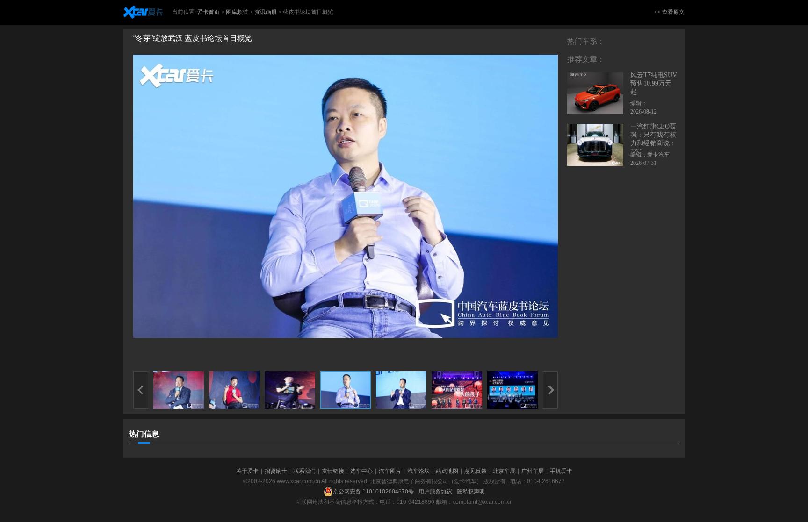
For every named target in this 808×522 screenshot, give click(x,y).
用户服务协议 (435, 491)
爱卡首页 (208, 12)
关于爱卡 (247, 471)
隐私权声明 (471, 491)
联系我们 (304, 471)
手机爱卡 (561, 471)
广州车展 (532, 471)
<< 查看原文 (669, 12)
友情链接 (333, 471)
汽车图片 (390, 471)
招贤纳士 (276, 471)
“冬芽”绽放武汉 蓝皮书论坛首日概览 (192, 38)
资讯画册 (265, 12)
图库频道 (237, 12)
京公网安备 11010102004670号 (373, 491)
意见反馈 (475, 471)
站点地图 (447, 471)
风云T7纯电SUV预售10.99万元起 (653, 83)
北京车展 (504, 471)
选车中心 (361, 471)
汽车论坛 (418, 471)
